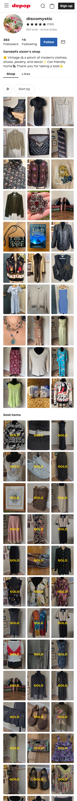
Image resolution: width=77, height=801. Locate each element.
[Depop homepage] (21, 6)
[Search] (42, 6)
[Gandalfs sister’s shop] (13, 24)
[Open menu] (6, 5)
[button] (40, 24)
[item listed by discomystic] (14, 111)
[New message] (63, 42)
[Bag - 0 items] (51, 6)
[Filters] (7, 88)
